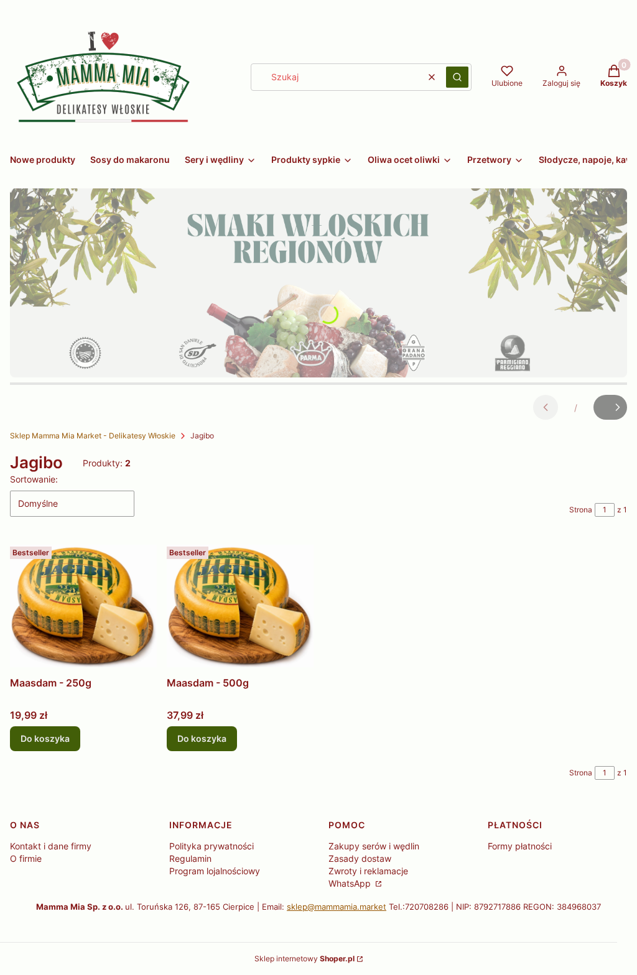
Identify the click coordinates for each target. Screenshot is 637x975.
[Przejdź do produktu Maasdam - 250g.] (83, 606)
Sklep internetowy (304, 958)
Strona (580, 509)
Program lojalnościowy (214, 871)
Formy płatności (520, 846)
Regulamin (190, 858)
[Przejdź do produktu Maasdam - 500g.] (240, 606)
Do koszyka (45, 738)
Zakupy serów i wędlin (373, 846)
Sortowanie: (34, 479)
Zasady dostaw (359, 858)
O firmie (26, 858)
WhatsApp (350, 883)
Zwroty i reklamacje (368, 871)
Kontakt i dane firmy (50, 846)
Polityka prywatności (211, 846)
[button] (457, 77)
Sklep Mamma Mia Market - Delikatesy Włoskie (92, 435)
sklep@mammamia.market (336, 907)
